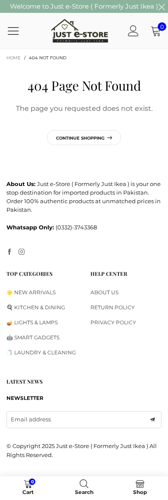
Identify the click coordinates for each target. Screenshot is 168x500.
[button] (152, 419)
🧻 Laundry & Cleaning (41, 352)
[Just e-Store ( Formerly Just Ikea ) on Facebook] (9, 252)
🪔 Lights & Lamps (32, 322)
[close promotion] (161, 6)
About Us (104, 292)
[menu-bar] (18, 31)
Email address (31, 419)
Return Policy (112, 307)
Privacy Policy (113, 322)
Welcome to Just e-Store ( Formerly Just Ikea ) (84, 6)
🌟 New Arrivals (31, 292)
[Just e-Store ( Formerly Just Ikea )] (80, 30)
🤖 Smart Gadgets (32, 337)
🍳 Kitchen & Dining (35, 307)
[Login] (133, 30)
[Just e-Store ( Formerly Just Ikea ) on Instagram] (21, 252)
